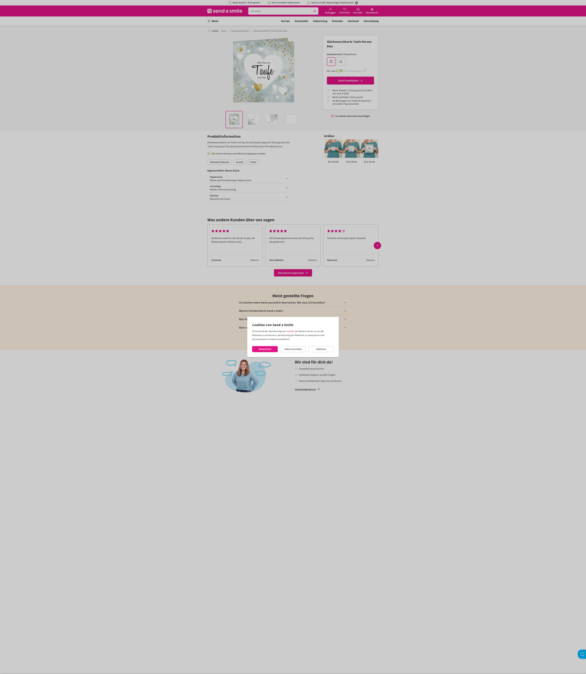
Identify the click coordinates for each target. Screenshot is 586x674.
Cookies (290, 331)
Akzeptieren (265, 349)
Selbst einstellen (293, 349)
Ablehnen (321, 349)
